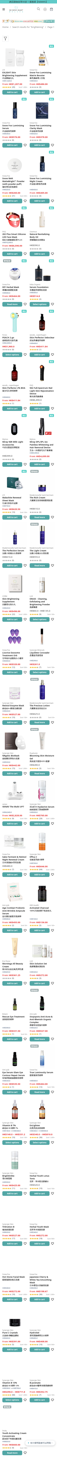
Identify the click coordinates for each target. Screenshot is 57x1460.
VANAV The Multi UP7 (13, 806)
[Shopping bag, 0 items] (51, 9)
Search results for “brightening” (28, 26)
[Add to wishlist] (25, 92)
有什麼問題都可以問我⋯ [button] (40, 1442)
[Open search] (38, 9)
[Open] (3, 9)
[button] (12, 92)
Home (5, 26)
